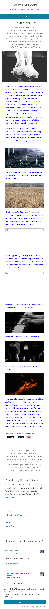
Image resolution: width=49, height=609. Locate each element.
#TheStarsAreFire (14, 47)
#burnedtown (11, 36)
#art (19, 33)
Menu (28, 17)
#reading (38, 41)
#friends (16, 39)
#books (40, 33)
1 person (16, 563)
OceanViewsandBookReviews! (18, 574)
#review (13, 44)
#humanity (28, 39)
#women (27, 47)
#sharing (29, 44)
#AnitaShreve (13, 33)
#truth (22, 47)
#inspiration (36, 39)
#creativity (26, 36)
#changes (19, 36)
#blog (28, 33)
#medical (16, 41)
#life (41, 39)
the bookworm (11, 551)
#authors (23, 33)
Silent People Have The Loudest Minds (25, 30)
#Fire (12, 39)
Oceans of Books (24, 5)
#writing (37, 47)
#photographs (30, 41)
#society (35, 44)
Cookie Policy (8, 597)
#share (24, 44)
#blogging (34, 33)
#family (39, 36)
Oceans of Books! (19, 28)
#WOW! (32, 47)
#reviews (19, 44)
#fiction (8, 39)
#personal (22, 41)
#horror (22, 39)
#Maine (10, 41)
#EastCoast (33, 36)
